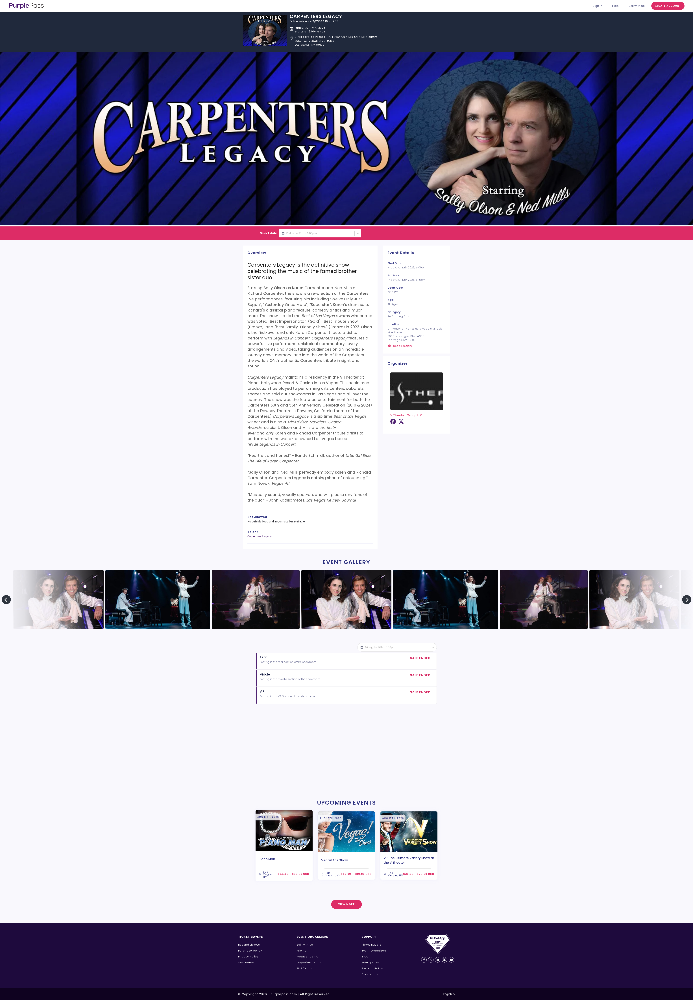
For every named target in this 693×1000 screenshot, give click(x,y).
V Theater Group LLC (406, 415)
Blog (365, 956)
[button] (334, 41)
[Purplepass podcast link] (444, 960)
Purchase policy (250, 950)
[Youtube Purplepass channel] (451, 960)
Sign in (597, 6)
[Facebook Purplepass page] (424, 960)
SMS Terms (246, 962)
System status (372, 968)
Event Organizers (374, 950)
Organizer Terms (309, 962)
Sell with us (637, 6)
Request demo (307, 956)
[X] (401, 423)
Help (615, 6)
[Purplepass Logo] (26, 6)
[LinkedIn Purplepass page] (437, 960)
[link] (417, 346)
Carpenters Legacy (259, 536)
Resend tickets (249, 944)
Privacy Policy (248, 956)
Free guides (370, 962)
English (447, 994)
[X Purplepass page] (430, 960)
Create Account (668, 6)
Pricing (302, 950)
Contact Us (370, 974)
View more (346, 904)
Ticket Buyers (371, 944)
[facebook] (393, 423)
